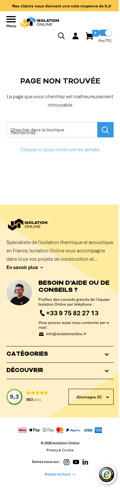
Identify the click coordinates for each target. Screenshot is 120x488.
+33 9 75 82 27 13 (72, 313)
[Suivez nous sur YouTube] (73, 475)
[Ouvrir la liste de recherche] (61, 35)
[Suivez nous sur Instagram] (64, 475)
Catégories (27, 359)
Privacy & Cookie (57, 463)
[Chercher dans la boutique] (105, 129)
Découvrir (24, 375)
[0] (90, 36)
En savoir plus (22, 267)
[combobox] (51, 129)
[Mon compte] (75, 35)
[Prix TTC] (105, 33)
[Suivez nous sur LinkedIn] (82, 475)
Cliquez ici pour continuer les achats (60, 149)
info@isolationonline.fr (66, 334)
